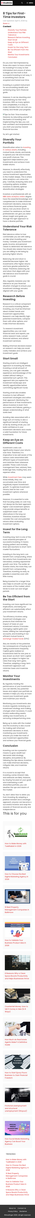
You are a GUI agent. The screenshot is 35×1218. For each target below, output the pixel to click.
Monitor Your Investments (18, 54)
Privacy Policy (13, 1211)
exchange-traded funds (13, 639)
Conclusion (12, 57)
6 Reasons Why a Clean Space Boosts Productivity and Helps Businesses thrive (17, 976)
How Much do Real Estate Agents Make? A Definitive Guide (16, 1042)
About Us (12, 1208)
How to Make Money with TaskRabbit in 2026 (16, 1160)
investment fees (15, 477)
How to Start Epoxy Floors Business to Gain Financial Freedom (16, 1075)
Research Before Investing (19, 37)
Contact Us (22, 1208)
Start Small (12, 40)
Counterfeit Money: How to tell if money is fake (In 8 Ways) (16, 1009)
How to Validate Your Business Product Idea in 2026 (15, 943)
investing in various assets (17, 148)
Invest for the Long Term (18, 47)
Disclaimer (23, 1211)
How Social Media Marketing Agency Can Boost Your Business (17, 1141)
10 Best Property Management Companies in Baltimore (17, 910)
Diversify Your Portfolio (17, 30)
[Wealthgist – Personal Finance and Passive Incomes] (7, 3)
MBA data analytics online (14, 196)
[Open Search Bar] (22, 3)
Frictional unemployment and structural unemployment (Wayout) (16, 1108)
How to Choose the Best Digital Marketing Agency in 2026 (16, 876)
